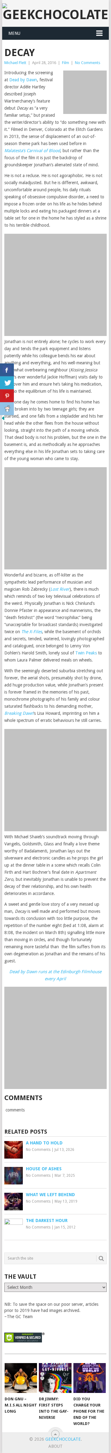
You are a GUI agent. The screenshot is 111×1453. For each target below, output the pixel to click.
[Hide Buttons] (3, 419)
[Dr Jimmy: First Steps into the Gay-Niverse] (55, 1378)
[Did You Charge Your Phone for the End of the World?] (89, 1378)
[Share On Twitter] (7, 382)
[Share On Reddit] (7, 408)
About (55, 1446)
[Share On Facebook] (7, 369)
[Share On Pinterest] (7, 395)
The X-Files (31, 631)
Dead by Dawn (23, 79)
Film (65, 62)
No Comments (87, 62)
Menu (14, 33)
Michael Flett (15, 62)
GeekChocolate (63, 1439)
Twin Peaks (86, 652)
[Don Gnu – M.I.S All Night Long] (21, 1378)
